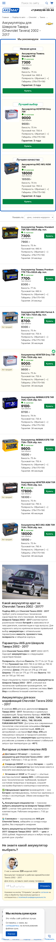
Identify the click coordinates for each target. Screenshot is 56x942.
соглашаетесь (12, 925)
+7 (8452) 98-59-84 (42, 10)
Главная (5, 17)
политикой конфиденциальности (32, 897)
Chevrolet (32, 17)
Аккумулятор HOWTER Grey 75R (36, 110)
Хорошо (11, 934)
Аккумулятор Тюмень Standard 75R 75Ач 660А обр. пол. (37, 228)
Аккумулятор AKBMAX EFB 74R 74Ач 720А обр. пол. (37, 398)
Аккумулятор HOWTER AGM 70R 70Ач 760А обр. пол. (38, 483)
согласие (44, 892)
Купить (28, 91)
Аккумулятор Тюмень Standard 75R (33, 54)
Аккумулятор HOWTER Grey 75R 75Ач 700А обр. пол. (38, 356)
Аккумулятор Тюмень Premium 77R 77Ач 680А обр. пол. (37, 271)
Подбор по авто (18, 17)
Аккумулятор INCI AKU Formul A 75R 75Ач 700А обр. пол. (37, 313)
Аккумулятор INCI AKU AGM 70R (36, 165)
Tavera (42, 17)
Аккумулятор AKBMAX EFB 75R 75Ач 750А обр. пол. (37, 441)
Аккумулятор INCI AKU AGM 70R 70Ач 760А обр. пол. (38, 526)
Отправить (45, 886)
